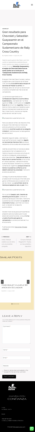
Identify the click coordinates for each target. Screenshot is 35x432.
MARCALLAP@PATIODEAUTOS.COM (13, 420)
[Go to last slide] (2, 282)
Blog (3, 414)
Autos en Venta (7, 409)
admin (4, 290)
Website (5, 366)
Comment (7, 326)
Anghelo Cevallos (8, 55)
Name (5, 350)
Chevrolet (5, 28)
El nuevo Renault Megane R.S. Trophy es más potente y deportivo (25, 241)
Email (5, 358)
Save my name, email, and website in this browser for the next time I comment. (16, 371)
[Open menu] (32, 4)
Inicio (3, 407)
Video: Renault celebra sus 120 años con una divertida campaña (8, 241)
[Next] (28, 282)
